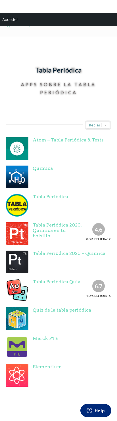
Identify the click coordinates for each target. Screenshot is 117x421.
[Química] (17, 177)
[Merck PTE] (17, 347)
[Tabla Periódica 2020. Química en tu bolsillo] (17, 233)
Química (43, 168)
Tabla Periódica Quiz (56, 281)
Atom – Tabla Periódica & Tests (68, 140)
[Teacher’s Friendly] (18, 27)
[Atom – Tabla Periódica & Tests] (17, 148)
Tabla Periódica (50, 196)
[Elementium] (17, 375)
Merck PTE (45, 338)
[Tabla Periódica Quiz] (17, 290)
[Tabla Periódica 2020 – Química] (17, 262)
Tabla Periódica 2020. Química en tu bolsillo (57, 230)
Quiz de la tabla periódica (62, 310)
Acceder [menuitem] (10, 19)
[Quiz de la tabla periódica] (17, 318)
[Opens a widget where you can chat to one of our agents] (95, 411)
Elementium (47, 366)
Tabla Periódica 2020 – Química (69, 253)
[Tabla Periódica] (17, 205)
